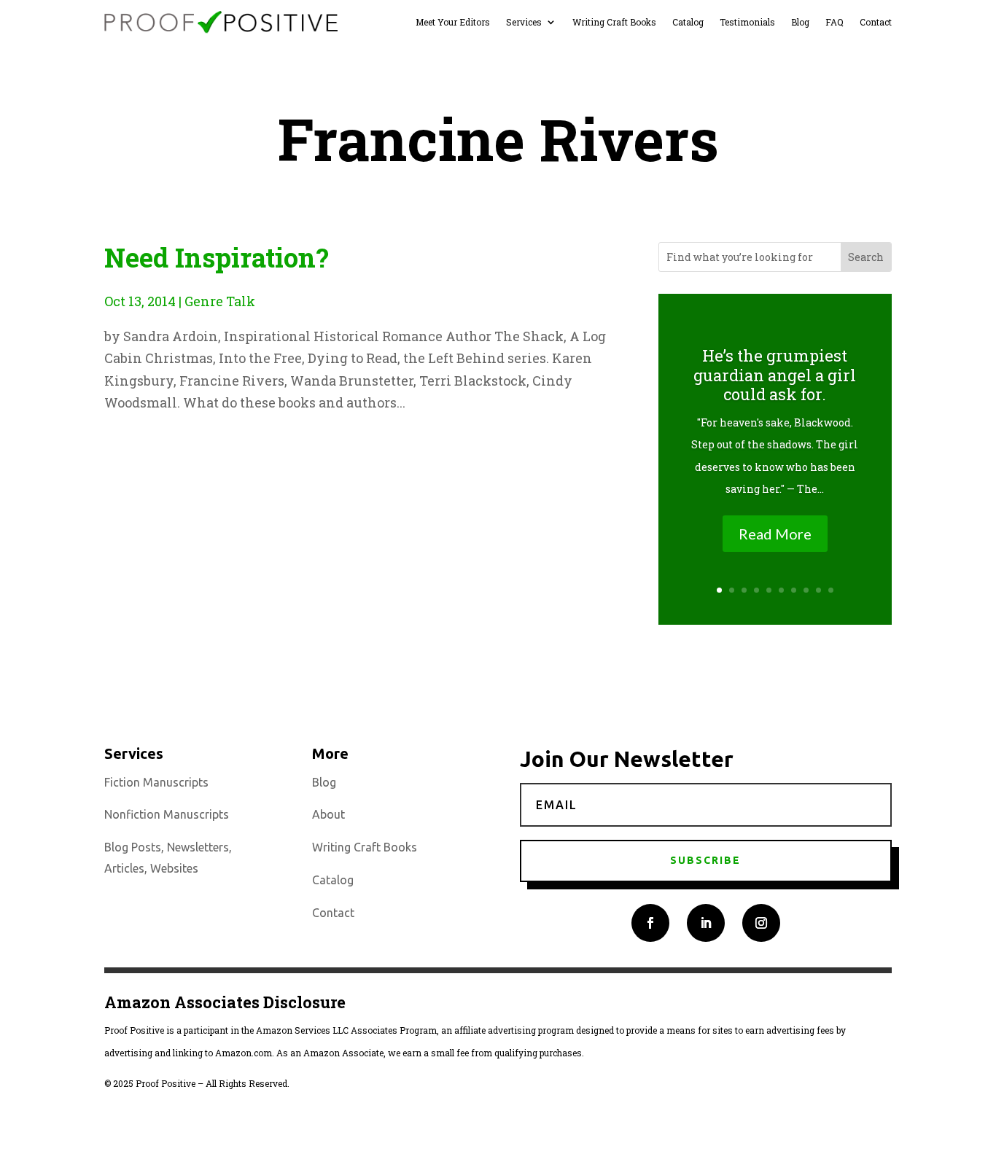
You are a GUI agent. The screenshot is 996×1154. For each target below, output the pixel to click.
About (328, 814)
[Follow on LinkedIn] (706, 923)
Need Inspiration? (216, 257)
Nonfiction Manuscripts (166, 814)
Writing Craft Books (614, 22)
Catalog (688, 22)
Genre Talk (219, 301)
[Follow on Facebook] (650, 923)
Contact (876, 22)
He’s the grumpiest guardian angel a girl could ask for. (774, 375)
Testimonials (747, 22)
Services (524, 22)
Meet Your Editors (453, 22)
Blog (800, 22)
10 (830, 590)
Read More (775, 533)
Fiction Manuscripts (156, 782)
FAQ (834, 22)
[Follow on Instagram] (761, 923)
